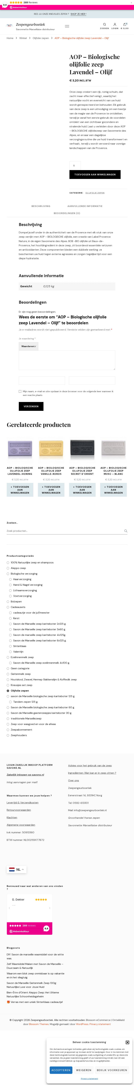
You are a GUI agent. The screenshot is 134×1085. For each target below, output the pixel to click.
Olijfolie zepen (95, 193)
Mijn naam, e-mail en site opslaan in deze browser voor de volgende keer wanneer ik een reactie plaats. (68, 393)
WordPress (82, 1024)
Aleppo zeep (18, 568)
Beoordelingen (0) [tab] (67, 213)
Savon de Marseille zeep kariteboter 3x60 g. (39, 629)
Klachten (12, 817)
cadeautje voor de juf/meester (31, 612)
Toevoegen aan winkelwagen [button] (20, 489)
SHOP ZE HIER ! (78, 13)
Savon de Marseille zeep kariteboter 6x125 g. (39, 640)
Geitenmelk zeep (21, 674)
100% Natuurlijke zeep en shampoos (32, 562)
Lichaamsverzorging (25, 590)
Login (114, 28)
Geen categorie (20, 668)
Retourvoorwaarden (19, 810)
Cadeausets (18, 607)
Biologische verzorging (24, 573)
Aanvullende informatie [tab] (84, 206)
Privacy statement (89, 1078)
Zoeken (124, 531)
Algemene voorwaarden (21, 825)
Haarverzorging (22, 579)
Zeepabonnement (21, 729)
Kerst (16, 618)
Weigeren (84, 1070)
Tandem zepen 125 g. (25, 702)
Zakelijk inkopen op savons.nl (25, 774)
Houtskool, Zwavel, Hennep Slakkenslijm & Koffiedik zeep (44, 679)
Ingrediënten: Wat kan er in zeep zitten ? (92, 773)
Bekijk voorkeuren (112, 1070)
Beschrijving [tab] (41, 206)
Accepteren (61, 1070)
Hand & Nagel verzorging (27, 584)
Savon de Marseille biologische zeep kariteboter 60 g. (43, 707)
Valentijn (18, 651)
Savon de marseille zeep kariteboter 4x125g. (39, 635)
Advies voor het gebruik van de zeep (90, 765)
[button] (127, 1042)
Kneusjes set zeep (21, 685)
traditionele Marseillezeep (26, 718)
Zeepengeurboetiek (30, 24)
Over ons (73, 780)
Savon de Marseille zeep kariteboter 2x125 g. (39, 624)
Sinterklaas (19, 646)
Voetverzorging (22, 596)
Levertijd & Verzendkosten (22, 802)
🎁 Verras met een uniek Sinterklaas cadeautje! (35, 1002)
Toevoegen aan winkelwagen (95, 174)
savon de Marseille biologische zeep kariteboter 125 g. (43, 696)
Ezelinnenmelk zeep (22, 657)
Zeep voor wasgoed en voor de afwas (33, 724)
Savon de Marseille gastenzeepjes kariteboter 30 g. (41, 713)
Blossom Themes (39, 1024)
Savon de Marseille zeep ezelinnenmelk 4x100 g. (41, 663)
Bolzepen (16, 601)
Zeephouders (19, 735)
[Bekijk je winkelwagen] (125, 25)
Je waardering (27, 338)
